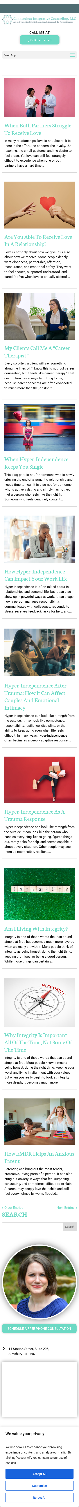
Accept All (39, 1474)
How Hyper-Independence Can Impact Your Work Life (36, 574)
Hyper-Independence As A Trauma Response (34, 815)
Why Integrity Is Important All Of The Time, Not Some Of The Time (38, 1042)
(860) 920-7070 (40, 40)
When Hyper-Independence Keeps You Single (36, 462)
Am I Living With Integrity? (36, 928)
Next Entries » (67, 1208)
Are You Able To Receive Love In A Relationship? (38, 240)
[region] (39, 1467)
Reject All (39, 1497)
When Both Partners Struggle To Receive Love (37, 128)
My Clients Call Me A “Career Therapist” (37, 351)
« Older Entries (12, 1208)
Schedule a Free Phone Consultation (39, 1329)
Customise (39, 1485)
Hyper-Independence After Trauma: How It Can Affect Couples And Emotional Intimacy (35, 696)
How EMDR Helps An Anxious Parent (39, 1157)
